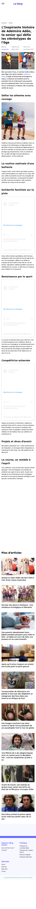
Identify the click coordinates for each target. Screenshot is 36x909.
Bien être (4, 869)
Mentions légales (25, 855)
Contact (4, 850)
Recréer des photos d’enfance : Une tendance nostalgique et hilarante (17, 606)
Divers (4, 871)
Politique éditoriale (26, 857)
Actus (10, 23)
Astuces (4, 867)
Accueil (4, 23)
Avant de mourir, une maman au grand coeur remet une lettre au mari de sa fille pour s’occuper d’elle (18, 787)
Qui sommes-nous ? (8, 848)
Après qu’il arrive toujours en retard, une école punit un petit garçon (18, 665)
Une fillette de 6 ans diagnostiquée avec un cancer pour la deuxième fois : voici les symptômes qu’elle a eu (17, 756)
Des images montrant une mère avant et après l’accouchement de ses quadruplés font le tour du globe (18, 725)
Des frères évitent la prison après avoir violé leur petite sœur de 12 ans (16, 816)
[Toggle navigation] (3, 4)
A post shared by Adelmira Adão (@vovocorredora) (19, 250)
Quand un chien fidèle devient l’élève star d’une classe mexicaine (18, 579)
